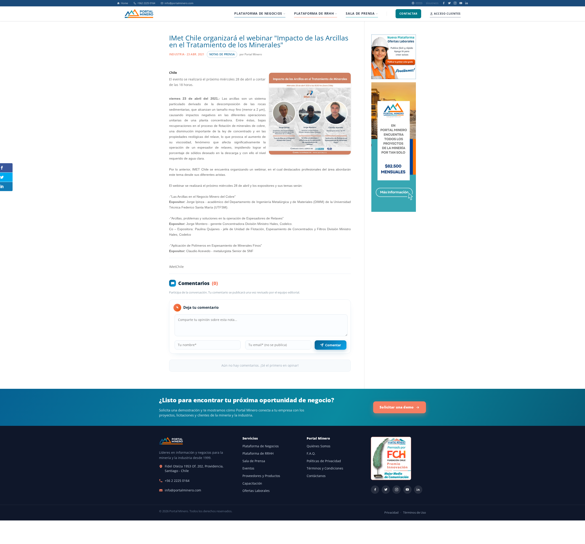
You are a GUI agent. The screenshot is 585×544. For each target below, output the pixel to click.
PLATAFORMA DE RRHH (314, 13)
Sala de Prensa (253, 461)
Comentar (333, 345)
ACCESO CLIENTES (447, 14)
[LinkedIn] (466, 3)
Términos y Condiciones (325, 468)
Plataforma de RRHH (258, 453)
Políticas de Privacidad (324, 461)
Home (124, 3)
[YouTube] (460, 3)
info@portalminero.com (179, 3)
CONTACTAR (408, 14)
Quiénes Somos (318, 446)
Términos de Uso (414, 513)
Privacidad (391, 513)
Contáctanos (316, 476)
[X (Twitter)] (449, 3)
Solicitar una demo (397, 407)
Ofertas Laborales (256, 491)
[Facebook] (443, 3)
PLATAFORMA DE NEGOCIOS (258, 13)
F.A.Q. (311, 453)
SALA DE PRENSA (360, 13)
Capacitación (252, 483)
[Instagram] (455, 3)
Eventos (248, 468)
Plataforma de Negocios (260, 446)
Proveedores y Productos (261, 476)
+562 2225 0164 (146, 3)
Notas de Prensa (222, 54)
